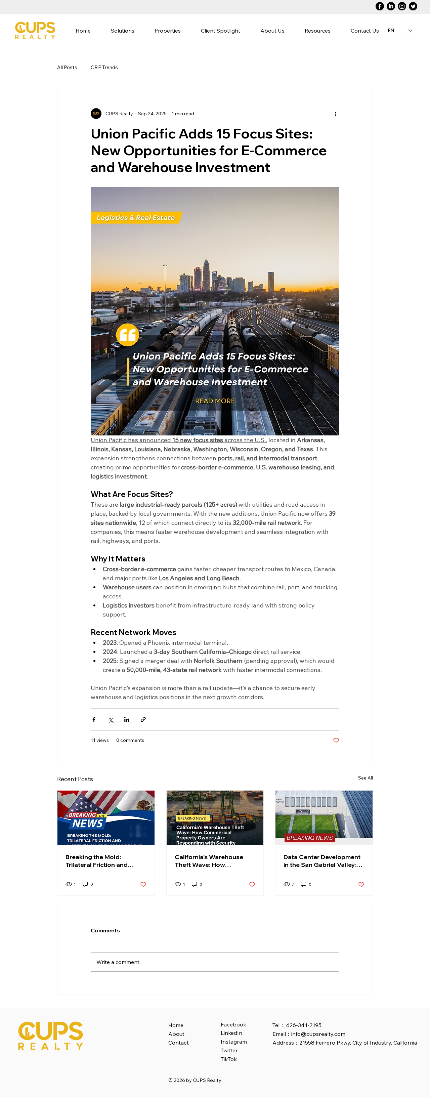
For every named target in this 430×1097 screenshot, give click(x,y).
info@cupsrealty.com (318, 1033)
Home (175, 1025)
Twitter (229, 1050)
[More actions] (335, 114)
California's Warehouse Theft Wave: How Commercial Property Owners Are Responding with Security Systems (211, 861)
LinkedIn (231, 1032)
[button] (272, 30)
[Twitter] (413, 6)
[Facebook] (380, 6)
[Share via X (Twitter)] (110, 719)
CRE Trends (104, 67)
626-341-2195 (303, 1025)
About (176, 1033)
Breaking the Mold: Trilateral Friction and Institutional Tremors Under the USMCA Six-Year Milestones (106, 861)
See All (365, 778)
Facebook (233, 1024)
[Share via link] (143, 719)
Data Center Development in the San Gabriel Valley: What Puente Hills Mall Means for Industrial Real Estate (322, 861)
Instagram (234, 1041)
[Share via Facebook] (94, 719)
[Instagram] (402, 6)
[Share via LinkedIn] (127, 719)
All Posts (67, 67)
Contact (178, 1042)
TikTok (229, 1059)
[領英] (391, 6)
